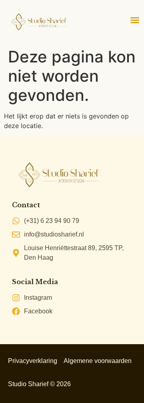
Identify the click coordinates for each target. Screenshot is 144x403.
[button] (135, 20)
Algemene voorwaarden (98, 360)
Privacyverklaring (32, 360)
